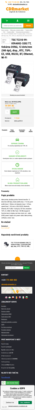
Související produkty (22, 130)
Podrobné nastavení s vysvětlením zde (17, 406)
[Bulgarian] (26, 297)
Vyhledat (28, 25)
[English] (6, 297)
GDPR (2, 324)
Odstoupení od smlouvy (7, 335)
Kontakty (3, 306)
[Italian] (23, 297)
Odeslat (26, 268)
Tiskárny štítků (28, 30)
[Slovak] (20, 297)
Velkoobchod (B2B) (6, 314)
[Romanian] (16, 297)
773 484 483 (9, 280)
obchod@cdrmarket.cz (20, 4)
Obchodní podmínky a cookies (9, 322)
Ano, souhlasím (25, 402)
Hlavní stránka (4, 30)
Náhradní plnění (5, 332)
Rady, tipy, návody (5, 309)
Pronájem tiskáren (6, 330)
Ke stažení (30, 130)
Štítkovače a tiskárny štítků (17, 30)
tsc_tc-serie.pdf (5, 228)
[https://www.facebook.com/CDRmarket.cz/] (5, 377)
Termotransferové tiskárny (22, 32)
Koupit (15, 112)
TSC (4, 32)
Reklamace (4, 319)
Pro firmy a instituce (6, 327)
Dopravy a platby (5, 311)
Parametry (4, 130)
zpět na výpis (4, 41)
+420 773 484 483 (13, 2)
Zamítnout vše (10, 402)
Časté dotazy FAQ (6, 317)
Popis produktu (12, 130)
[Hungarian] (9, 297)
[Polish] (13, 297)
